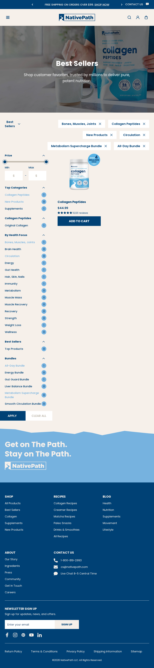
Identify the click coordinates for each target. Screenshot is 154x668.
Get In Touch (13, 586)
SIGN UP (66, 624)
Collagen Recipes (65, 503)
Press (8, 572)
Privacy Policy (76, 651)
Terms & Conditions (44, 651)
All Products (13, 503)
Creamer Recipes (65, 510)
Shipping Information (108, 651)
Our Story (11, 559)
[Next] (122, 4)
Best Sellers (12, 510)
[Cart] (146, 17)
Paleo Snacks (62, 523)
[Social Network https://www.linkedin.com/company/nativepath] (39, 635)
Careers (10, 592)
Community (13, 579)
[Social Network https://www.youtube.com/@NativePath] (31, 635)
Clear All (39, 416)
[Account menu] (138, 17)
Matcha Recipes (64, 516)
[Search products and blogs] (129, 17)
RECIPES (60, 496)
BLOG (107, 496)
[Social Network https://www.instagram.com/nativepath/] (15, 635)
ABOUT (10, 552)
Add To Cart (79, 221)
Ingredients (12, 566)
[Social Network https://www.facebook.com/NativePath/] (7, 635)
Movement (110, 523)
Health (107, 503)
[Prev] (32, 4)
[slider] (4, 161)
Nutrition (108, 510)
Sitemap (136, 651)
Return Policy (13, 651)
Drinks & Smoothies (67, 530)
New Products (14, 530)
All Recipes (61, 536)
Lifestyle (108, 530)
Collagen (11, 516)
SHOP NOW (101, 4)
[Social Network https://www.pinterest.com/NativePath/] (23, 635)
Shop (9, 496)
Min (7, 167)
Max (31, 167)
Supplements (14, 523)
